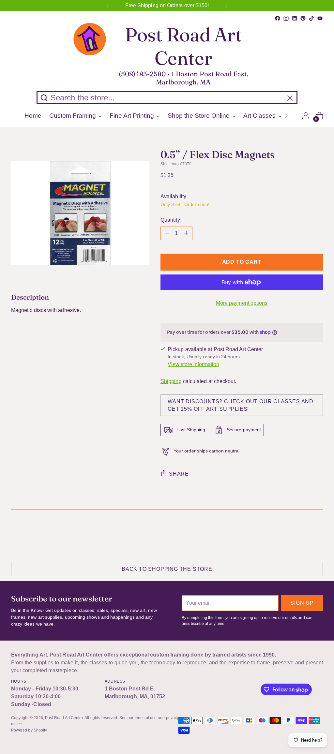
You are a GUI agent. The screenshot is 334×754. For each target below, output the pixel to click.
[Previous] (107, 5)
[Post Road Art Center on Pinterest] (303, 18)
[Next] (226, 5)
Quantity (170, 220)
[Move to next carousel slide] (317, 534)
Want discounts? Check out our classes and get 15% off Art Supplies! (240, 405)
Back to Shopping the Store (167, 569)
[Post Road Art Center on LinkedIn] (294, 18)
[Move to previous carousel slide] (302, 534)
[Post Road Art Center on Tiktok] (311, 18)
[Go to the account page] (305, 115)
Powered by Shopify (29, 730)
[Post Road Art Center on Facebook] (278, 18)
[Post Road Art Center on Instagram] (286, 18)
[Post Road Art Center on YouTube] (320, 18)
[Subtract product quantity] (167, 233)
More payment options (242, 303)
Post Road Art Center (64, 718)
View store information (193, 364)
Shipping (171, 381)
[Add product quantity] (186, 233)
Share (179, 474)
